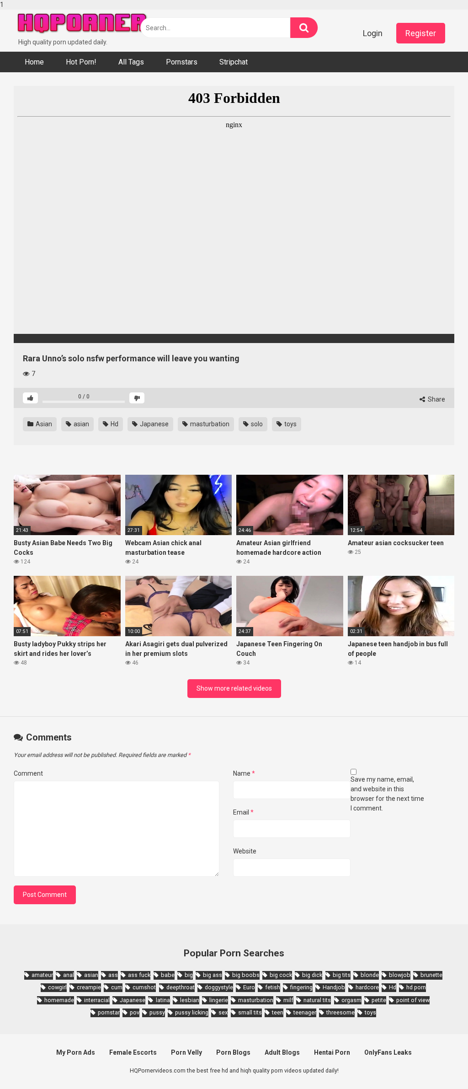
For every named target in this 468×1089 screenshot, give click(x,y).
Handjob (334, 987)
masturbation (209, 424)
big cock (281, 974)
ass (113, 974)
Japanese (153, 424)
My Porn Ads (75, 1052)
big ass (212, 974)
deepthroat (180, 987)
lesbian (189, 1000)
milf (288, 1000)
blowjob (399, 974)
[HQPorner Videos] (82, 24)
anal (68, 974)
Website (244, 851)
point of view (413, 1000)
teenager (304, 1012)
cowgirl (57, 987)
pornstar (109, 1012)
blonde (370, 974)
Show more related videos (234, 688)
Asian (43, 424)
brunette (431, 974)
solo (256, 424)
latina (163, 1000)
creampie (89, 987)
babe (168, 974)
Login (373, 33)
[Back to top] (437, 1063)
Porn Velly (186, 1052)
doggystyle (219, 987)
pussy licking (191, 1012)
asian (80, 424)
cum (116, 987)
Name (244, 773)
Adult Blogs (282, 1052)
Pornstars (181, 62)
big (189, 974)
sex (223, 1012)
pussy (157, 1012)
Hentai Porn (332, 1052)
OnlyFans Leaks (388, 1052)
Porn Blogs (233, 1052)
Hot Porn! (81, 62)
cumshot (144, 987)
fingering (301, 987)
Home (34, 62)
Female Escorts (133, 1052)
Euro (249, 987)
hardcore (367, 987)
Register (420, 33)
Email (243, 812)
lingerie (218, 1000)
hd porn (416, 987)
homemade (59, 1000)
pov (134, 1012)
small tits (250, 1012)
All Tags (131, 62)
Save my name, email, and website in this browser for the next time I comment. (387, 794)
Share (435, 399)
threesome (340, 1012)
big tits (342, 974)
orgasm (351, 1000)
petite (379, 1000)
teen (277, 1012)
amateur (42, 974)
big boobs (246, 974)
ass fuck (139, 974)
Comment (28, 773)
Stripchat (233, 62)
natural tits (317, 1000)
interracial (97, 1000)
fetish (272, 987)
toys (290, 424)
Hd (113, 424)
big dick (312, 974)
